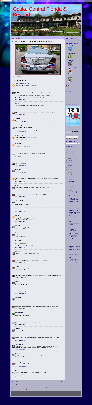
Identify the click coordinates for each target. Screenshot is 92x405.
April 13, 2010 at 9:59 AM (20, 269)
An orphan (71, 221)
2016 (69, 164)
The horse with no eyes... (74, 210)
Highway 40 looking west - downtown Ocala (74, 216)
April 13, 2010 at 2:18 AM (20, 188)
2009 (69, 271)
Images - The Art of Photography (72, 68)
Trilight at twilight (72, 225)
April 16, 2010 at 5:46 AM (20, 374)
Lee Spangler (18, 344)
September (71, 181)
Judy (16, 281)
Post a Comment (17, 376)
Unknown (17, 143)
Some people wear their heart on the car (73, 236)
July (70, 184)
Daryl (16, 304)
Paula (16, 103)
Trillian (16, 328)
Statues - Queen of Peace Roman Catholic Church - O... (74, 192)
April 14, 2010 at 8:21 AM (20, 357)
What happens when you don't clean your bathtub (74, 239)
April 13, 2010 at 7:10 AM (20, 236)
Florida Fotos (70, 60)
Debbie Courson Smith (20, 135)
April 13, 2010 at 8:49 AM (20, 254)
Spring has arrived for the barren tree (74, 224)
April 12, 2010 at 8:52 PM (20, 106)
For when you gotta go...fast (74, 208)
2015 (69, 165)
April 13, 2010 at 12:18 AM (20, 172)
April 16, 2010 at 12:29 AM (20, 366)
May (70, 188)
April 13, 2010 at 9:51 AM (20, 262)
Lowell (16, 118)
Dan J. (16, 240)
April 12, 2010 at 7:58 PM (20, 99)
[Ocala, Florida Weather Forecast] (72, 153)
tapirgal (16, 169)
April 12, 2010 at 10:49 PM (20, 139)
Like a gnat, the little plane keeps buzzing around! (74, 260)
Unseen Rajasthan (19, 289)
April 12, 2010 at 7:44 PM (20, 86)
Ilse (16, 335)
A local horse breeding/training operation (72, 230)
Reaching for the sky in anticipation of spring (73, 263)
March (70, 265)
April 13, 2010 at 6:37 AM (20, 228)
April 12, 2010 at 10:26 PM (20, 131)
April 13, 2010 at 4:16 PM (20, 340)
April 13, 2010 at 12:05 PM (20, 293)
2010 (69, 174)
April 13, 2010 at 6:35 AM (20, 221)
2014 (69, 167)
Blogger (60, 394)
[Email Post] (26, 76)
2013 (69, 169)
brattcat (16, 110)
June (70, 186)
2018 (69, 160)
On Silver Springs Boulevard (74, 251)
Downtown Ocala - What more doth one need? (73, 199)
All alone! (70, 227)
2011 (69, 172)
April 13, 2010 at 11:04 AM (20, 285)
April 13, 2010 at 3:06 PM (20, 324)
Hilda (16, 273)
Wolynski (17, 370)
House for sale (71, 252)
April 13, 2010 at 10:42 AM (20, 277)
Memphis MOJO (18, 125)
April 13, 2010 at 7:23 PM (20, 349)
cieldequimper (18, 320)
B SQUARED (17, 251)
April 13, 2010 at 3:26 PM (20, 331)
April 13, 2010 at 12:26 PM (20, 300)
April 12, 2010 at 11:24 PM (20, 147)
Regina (70, 257)
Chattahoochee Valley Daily (21, 83)
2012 (69, 171)
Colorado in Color (71, 53)
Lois (16, 266)
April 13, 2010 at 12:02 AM (20, 157)
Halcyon (17, 297)
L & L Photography (70, 40)
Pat (15, 185)
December (71, 176)
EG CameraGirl (18, 258)
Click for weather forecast (72, 154)
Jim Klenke (17, 232)
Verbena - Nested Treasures (74, 249)
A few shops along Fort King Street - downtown (74, 213)
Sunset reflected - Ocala (73, 217)
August (70, 183)
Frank (16, 91)
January (70, 268)
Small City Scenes (19, 192)
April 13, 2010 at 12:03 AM (20, 165)
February (71, 267)
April (70, 190)
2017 (69, 162)
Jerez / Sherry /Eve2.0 (19, 362)
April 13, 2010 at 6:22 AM (20, 211)
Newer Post (15, 382)
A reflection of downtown (73, 233)
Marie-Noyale (18, 312)
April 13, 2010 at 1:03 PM (20, 308)
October (70, 179)
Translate (75, 138)
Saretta (16, 225)
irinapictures (17, 176)
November (71, 177)
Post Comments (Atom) (22, 384)
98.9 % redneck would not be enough (74, 196)
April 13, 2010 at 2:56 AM (20, 196)
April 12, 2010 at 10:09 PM (20, 121)
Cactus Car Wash (72, 219)
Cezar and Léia (18, 200)
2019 (69, 158)
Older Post (61, 382)
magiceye (17, 161)
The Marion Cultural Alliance (74, 201)
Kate (16, 353)
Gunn (16, 215)
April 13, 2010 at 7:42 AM (20, 247)
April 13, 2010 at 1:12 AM (20, 181)
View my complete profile (71, 88)
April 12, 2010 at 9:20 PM (20, 114)
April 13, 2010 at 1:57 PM (20, 316)
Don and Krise (18, 151)
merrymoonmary (50, 394)
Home (38, 382)
